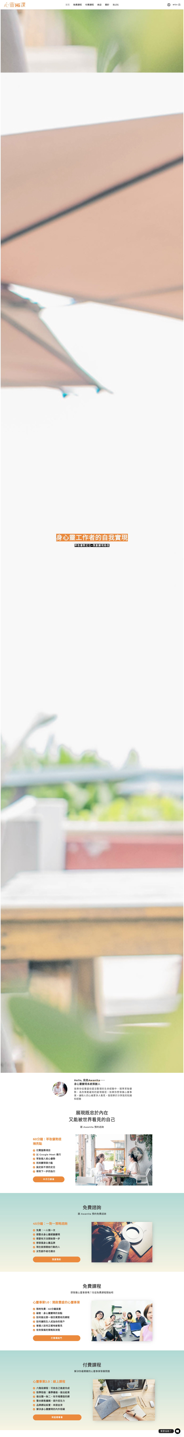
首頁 (67, 4)
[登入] (168, 4)
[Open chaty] (177, 1431)
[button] (48, 1179)
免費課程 (77, 4)
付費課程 (89, 4)
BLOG (116, 4)
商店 (99, 4)
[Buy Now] (26, 1424)
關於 (107, 4)
